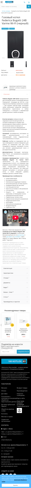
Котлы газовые (6, 11)
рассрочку (21, 235)
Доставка (4, 394)
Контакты (4, 414)
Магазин (4, 388)
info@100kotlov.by (6, 440)
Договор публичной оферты (8, 405)
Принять (15, 485)
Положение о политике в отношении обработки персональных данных (9, 399)
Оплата (3, 391)
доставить (9, 236)
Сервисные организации (5, 420)
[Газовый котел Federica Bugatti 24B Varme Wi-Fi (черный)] (15, 45)
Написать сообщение (21, 394)
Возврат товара (22, 388)
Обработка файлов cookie (7, 410)
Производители (22, 391)
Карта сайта (21, 398)
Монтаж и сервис (7, 416)
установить (17, 236)
